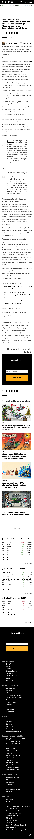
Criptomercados (12, 664)
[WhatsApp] (5, 33)
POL (3, 574)
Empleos (9, 705)
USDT (3, 542)
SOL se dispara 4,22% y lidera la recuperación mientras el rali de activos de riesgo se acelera (14, 456)
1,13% (8, 5)
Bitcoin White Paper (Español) (16, 825)
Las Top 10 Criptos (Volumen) (16, 539)
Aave (8, 586)
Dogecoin (9, 554)
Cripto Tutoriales (11, 676)
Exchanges (9, 673)
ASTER (3, 603)
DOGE (29, 5)
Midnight (9, 605)
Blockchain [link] (29, 61)
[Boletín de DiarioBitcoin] (17, 33)
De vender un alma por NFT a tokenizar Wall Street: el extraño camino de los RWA (14, 485)
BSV (3, 609)
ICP (2, 613)
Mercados (9, 722)
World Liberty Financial (12, 616)
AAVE (3, 586)
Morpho (9, 601)
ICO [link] (18, 252)
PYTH (3, 591)
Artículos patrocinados (13, 731)
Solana (8, 552)
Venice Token (9, 584)
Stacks (8, 576)
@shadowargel (27, 43)
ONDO (3, 607)
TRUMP (3, 561)
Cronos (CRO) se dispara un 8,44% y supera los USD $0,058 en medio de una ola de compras (16, 427)
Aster (9, 603)
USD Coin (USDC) (13, 755)
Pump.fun (8, 580)
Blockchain (4, 19)
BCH (3, 620)
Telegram (10, 712)
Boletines (9, 791)
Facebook (10, 709)
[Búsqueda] (6, 2)
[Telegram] (14, 33)
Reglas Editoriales (12, 700)
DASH (3, 582)
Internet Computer (11, 613)
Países (8, 719)
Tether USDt (9, 542)
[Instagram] (9, 33)
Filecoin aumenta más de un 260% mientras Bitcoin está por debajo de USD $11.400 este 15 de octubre (17, 295)
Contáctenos (10, 688)
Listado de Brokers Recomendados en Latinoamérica (18, 807)
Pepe (8, 588)
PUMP (3, 580)
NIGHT (3, 605)
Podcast (10, 680)
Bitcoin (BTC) (11, 748)
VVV (3, 584)
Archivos (9, 804)
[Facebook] (7, 33)
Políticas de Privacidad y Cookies (17, 830)
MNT (3, 611)
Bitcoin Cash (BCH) (14, 758)
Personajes (9, 784)
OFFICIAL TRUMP (10, 561)
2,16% (22, 5)
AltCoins (4, 422)
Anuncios (9, 690)
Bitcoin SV (10, 609)
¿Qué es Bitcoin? (11, 820)
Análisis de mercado (6, 451)
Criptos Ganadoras (11, 569)
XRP (3, 550)
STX (3, 576)
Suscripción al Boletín (13, 789)
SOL (3, 552)
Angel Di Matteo (13, 43)
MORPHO (4, 601)
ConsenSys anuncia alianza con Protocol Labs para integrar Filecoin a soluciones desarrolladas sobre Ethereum (16, 25)
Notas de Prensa (11, 671)
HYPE (15, 5)
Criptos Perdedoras (11, 598)
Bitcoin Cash (10, 620)
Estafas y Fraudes (12, 816)
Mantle (9, 611)
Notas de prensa (11, 729)
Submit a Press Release (14, 697)
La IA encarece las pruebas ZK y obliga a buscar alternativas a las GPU (16, 513)
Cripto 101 (9, 818)
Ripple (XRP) (11, 753)
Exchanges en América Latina (16, 811)
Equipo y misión (11, 702)
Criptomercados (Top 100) (16, 739)
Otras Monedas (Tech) (13, 19)
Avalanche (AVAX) (13, 767)
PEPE (3, 588)
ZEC (3, 558)
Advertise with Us (12, 693)
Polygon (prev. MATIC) (11, 574)
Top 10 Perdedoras (13, 743)
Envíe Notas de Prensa (13, 695)
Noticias (8, 666)
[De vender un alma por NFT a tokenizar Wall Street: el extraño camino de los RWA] (16, 470)
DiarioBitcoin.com (28, 563)
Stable (9, 618)
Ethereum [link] (15, 64)
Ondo (9, 607)
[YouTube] (11, 33)
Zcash (8, 558)
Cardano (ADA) (12, 763)
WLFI (3, 616)
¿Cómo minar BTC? (12, 823)
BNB (3, 556)
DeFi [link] (8, 185)
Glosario (8, 678)
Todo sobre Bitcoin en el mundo (16, 787)
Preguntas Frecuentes (13, 813)
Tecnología (9, 726)
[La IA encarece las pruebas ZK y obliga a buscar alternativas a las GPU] (16, 499)
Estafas (8, 669)
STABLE (3, 618)
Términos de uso (11, 827)
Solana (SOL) (11, 760)
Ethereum (9, 546)
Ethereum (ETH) (13, 751)
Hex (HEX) (10, 765)
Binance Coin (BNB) (14, 770)
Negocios (9, 724)
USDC (3, 548)
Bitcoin (8, 544)
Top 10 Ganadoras (13, 741)
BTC (3, 544)
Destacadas (10, 782)
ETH (3, 546)
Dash (8, 582)
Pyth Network (9, 591)
